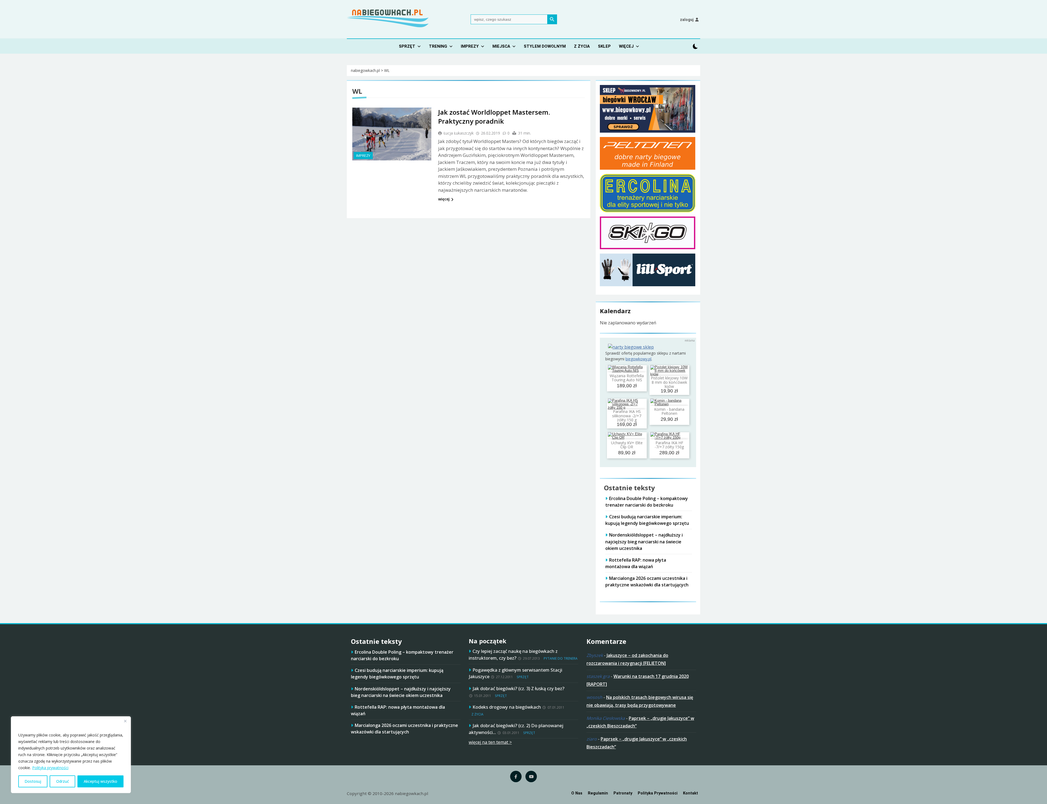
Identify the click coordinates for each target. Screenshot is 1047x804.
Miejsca (501, 46)
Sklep (604, 46)
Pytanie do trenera (560, 658)
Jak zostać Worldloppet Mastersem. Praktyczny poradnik (494, 117)
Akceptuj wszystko (100, 781)
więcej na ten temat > (490, 742)
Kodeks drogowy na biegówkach (507, 707)
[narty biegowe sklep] (631, 347)
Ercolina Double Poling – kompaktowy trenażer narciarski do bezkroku (646, 501)
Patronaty (622, 793)
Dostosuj (33, 781)
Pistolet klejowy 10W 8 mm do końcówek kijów (669, 382)
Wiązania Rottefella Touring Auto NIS (627, 377)
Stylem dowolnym (545, 46)
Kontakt (690, 793)
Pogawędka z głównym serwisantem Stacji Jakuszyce (515, 673)
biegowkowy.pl (638, 358)
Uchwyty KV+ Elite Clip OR (627, 444)
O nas (576, 793)
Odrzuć (62, 781)
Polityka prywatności (50, 767)
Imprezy (470, 46)
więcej (444, 199)
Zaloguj (687, 19)
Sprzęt (407, 46)
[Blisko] (125, 721)
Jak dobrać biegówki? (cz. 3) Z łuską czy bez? (518, 688)
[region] (71, 754)
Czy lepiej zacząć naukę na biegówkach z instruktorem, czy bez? (513, 654)
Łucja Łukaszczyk (459, 133)
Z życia (582, 46)
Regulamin (598, 793)
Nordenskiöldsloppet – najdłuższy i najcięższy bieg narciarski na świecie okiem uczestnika (644, 541)
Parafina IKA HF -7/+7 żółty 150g (669, 444)
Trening (438, 46)
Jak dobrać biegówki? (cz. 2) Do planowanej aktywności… (516, 728)
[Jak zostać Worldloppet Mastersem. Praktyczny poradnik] (391, 134)
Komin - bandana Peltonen (669, 411)
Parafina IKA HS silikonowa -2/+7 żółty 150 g (626, 415)
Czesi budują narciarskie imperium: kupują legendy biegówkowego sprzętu (647, 520)
